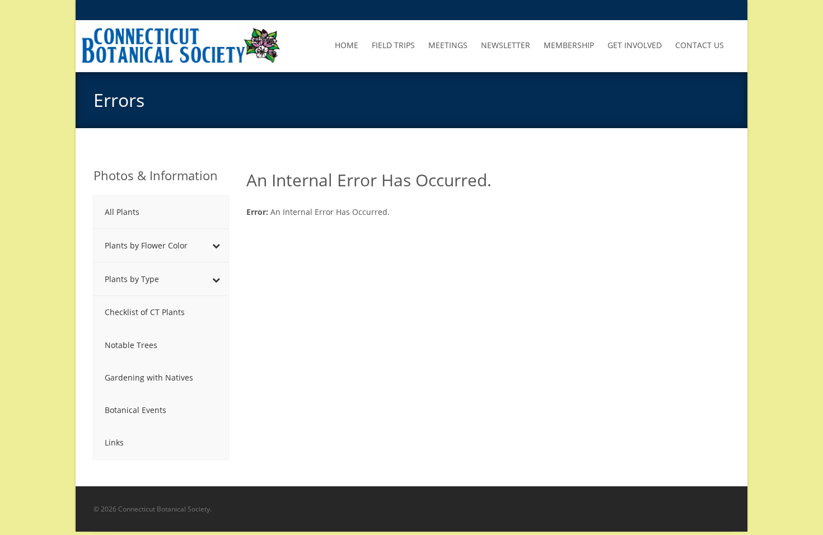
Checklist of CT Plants (145, 312)
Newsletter (505, 45)
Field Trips (393, 45)
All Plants (122, 212)
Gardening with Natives (149, 377)
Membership (569, 45)
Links (114, 442)
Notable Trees (131, 345)
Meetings (447, 45)
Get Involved (634, 45)
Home (346, 45)
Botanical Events (135, 410)
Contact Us (699, 45)
